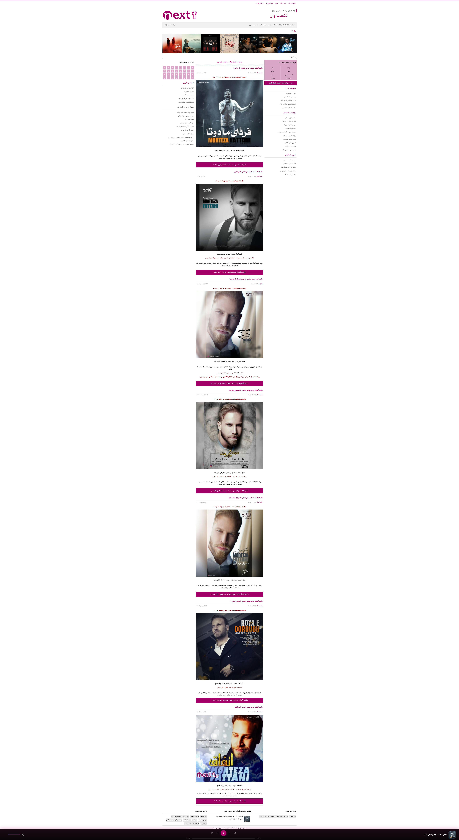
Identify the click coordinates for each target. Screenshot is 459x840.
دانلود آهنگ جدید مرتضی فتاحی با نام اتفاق (229, 801)
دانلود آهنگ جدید (239, 150)
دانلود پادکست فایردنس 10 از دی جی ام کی (181, 137)
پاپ (288, 68)
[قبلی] (217, 833)
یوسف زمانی (178, 820)
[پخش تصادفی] (235, 833)
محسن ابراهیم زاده (176, 816)
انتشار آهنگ (259, 3)
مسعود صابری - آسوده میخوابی (287, 132)
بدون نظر (240, 819)
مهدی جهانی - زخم (290, 146)
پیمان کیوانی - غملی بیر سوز (288, 171)
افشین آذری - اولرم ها (187, 130)
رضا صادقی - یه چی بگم (289, 150)
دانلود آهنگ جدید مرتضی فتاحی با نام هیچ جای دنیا (229, 490)
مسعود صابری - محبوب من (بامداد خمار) (182, 144)
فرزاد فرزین (203, 823)
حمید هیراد (196, 823)
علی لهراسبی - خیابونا (290, 125)
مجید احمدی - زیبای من (289, 108)
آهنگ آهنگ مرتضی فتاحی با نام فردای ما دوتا (229, 816)
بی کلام (289, 78)
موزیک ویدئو (269, 3)
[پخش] (223, 833)
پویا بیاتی (186, 816)
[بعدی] (229, 833)
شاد (289, 71)
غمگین (272, 71)
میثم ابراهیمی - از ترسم (187, 141)
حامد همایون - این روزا (289, 121)
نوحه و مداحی (288, 75)
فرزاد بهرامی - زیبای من (187, 88)
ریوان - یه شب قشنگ (290, 135)
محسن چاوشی (194, 816)
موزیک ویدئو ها (269, 816)
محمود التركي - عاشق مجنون (288, 104)
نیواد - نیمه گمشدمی (290, 97)
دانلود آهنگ (292, 3)
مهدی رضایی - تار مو (188, 134)
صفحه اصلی (292, 816)
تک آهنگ (283, 3)
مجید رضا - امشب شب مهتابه (185, 112)
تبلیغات (261, 816)
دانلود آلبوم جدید (240, 361)
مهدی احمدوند (202, 820)
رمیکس (272, 78)
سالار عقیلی (186, 820)
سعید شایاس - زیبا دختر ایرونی (185, 126)
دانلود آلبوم (255, 367)
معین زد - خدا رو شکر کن (288, 167)
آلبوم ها (277, 816)
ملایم (272, 75)
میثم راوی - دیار (189, 119)
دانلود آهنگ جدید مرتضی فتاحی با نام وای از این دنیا (229, 594)
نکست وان (222, 828)
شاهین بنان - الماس (290, 143)
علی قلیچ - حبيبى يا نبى (187, 123)
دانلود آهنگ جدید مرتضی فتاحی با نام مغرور (229, 272)
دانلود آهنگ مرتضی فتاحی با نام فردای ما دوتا (229, 164)
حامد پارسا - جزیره (291, 128)
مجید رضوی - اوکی (290, 118)
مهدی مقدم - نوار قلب (289, 139)
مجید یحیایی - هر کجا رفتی (186, 116)
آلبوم (276, 3)
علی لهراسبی (187, 823)
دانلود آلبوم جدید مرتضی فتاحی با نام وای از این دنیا (229, 383)
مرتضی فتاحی (229, 150)
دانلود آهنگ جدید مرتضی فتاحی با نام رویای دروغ (230, 700)
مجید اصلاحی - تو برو (290, 160)
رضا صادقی (203, 816)
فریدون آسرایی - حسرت (289, 163)
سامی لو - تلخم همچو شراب (288, 100)
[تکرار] (212, 833)
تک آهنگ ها (284, 816)
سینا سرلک (194, 820)
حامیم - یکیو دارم (291, 93)
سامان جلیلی (169, 820)
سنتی (272, 68)
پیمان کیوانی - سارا (290, 174)
